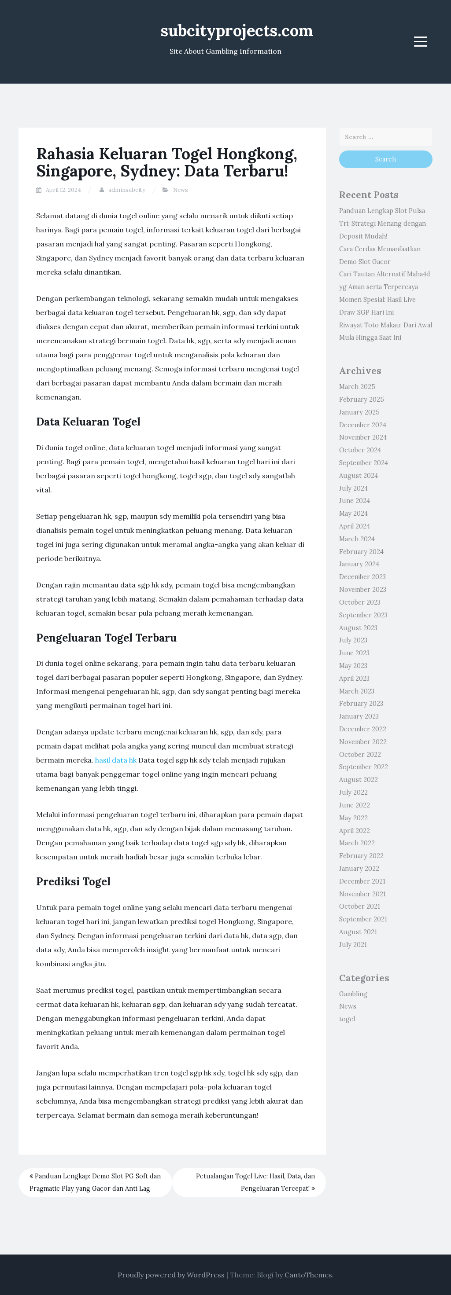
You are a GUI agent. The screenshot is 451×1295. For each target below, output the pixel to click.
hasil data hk (116, 760)
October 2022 (360, 755)
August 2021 (358, 932)
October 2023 (360, 602)
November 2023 (362, 590)
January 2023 (359, 716)
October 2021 (359, 906)
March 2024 (357, 539)
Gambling (353, 994)
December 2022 (362, 729)
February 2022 (361, 856)
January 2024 (359, 564)
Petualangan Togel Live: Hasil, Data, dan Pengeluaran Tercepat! (255, 1182)
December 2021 (362, 881)
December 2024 (362, 425)
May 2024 (353, 513)
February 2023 (361, 704)
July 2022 (353, 792)
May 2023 (353, 666)
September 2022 (363, 767)
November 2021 (362, 894)
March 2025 (357, 387)
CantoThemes (308, 1274)
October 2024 (360, 450)
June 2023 (354, 653)
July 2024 (353, 488)
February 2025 (361, 400)
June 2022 (354, 805)
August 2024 (358, 476)
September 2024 (363, 463)
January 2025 (359, 412)
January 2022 (359, 869)
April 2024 (354, 526)
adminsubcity (126, 190)
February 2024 (361, 552)
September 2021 (363, 919)
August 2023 (358, 628)
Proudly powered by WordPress (171, 1274)
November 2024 (363, 437)
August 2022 (358, 780)
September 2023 (363, 615)
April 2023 (354, 678)
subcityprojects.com (237, 30)
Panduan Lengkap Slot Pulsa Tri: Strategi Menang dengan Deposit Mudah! (382, 223)
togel (347, 1019)
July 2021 (353, 945)
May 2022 (353, 818)
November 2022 (363, 742)
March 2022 (357, 843)
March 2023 (356, 691)
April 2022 (354, 831)
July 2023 (353, 640)
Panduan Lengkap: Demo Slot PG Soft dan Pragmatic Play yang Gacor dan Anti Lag (95, 1182)
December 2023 (362, 577)
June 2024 (354, 501)
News (180, 190)
